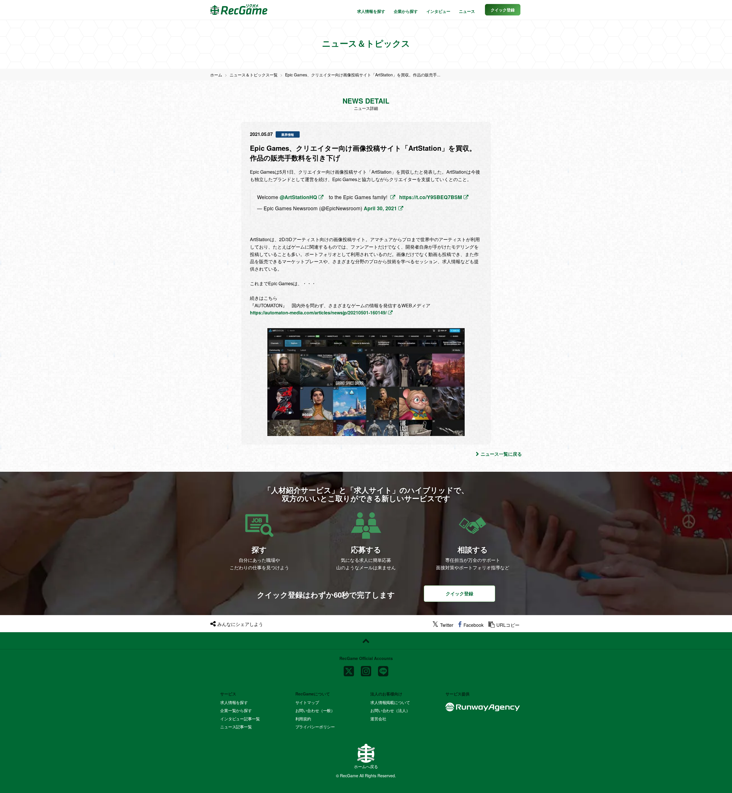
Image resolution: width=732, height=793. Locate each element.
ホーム (216, 75)
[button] (502, 9)
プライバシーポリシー (315, 726)
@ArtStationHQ (298, 197)
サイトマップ (307, 702)
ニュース (467, 11)
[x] (349, 668)
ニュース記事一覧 (236, 726)
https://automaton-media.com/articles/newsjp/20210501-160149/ (318, 312)
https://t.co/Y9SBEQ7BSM (430, 197)
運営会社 (378, 718)
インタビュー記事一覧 (240, 718)
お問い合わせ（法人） (390, 710)
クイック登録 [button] (459, 593)
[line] (383, 668)
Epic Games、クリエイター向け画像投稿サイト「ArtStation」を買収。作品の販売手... (362, 75)
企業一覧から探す (236, 710)
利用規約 (303, 718)
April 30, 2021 (380, 208)
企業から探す (406, 11)
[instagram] (366, 668)
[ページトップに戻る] (366, 640)
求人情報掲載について (390, 702)
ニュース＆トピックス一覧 (254, 75)
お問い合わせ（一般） (315, 710)
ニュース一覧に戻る (501, 454)
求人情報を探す (371, 11)
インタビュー (438, 11)
